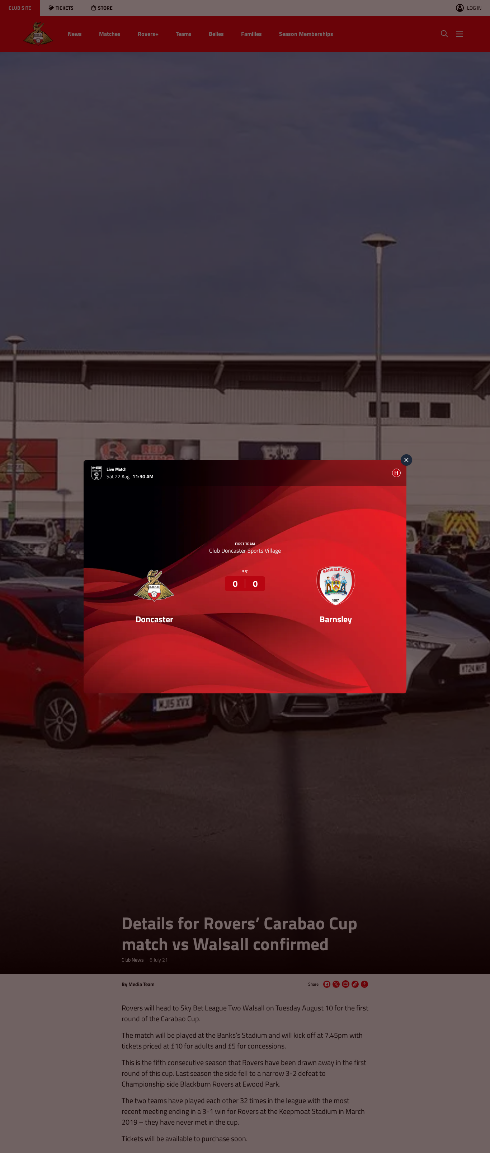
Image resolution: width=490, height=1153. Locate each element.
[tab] (396, 473)
